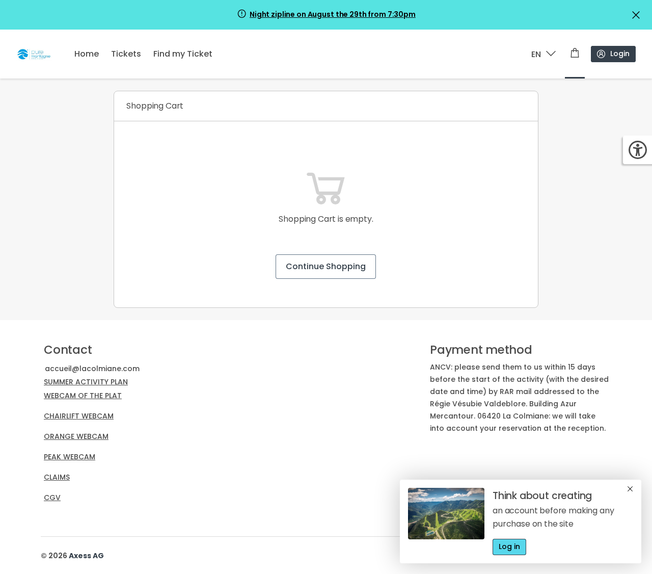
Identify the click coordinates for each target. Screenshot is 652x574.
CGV (52, 497)
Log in (509, 546)
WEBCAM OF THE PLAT (83, 395)
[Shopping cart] (575, 54)
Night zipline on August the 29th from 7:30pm (333, 14)
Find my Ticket (182, 54)
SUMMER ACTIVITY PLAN (86, 382)
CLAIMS (57, 477)
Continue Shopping (326, 266)
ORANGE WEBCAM (76, 436)
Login (620, 53)
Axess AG (86, 556)
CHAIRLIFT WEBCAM (79, 416)
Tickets (126, 54)
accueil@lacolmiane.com (93, 368)
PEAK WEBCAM (69, 457)
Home (86, 54)
